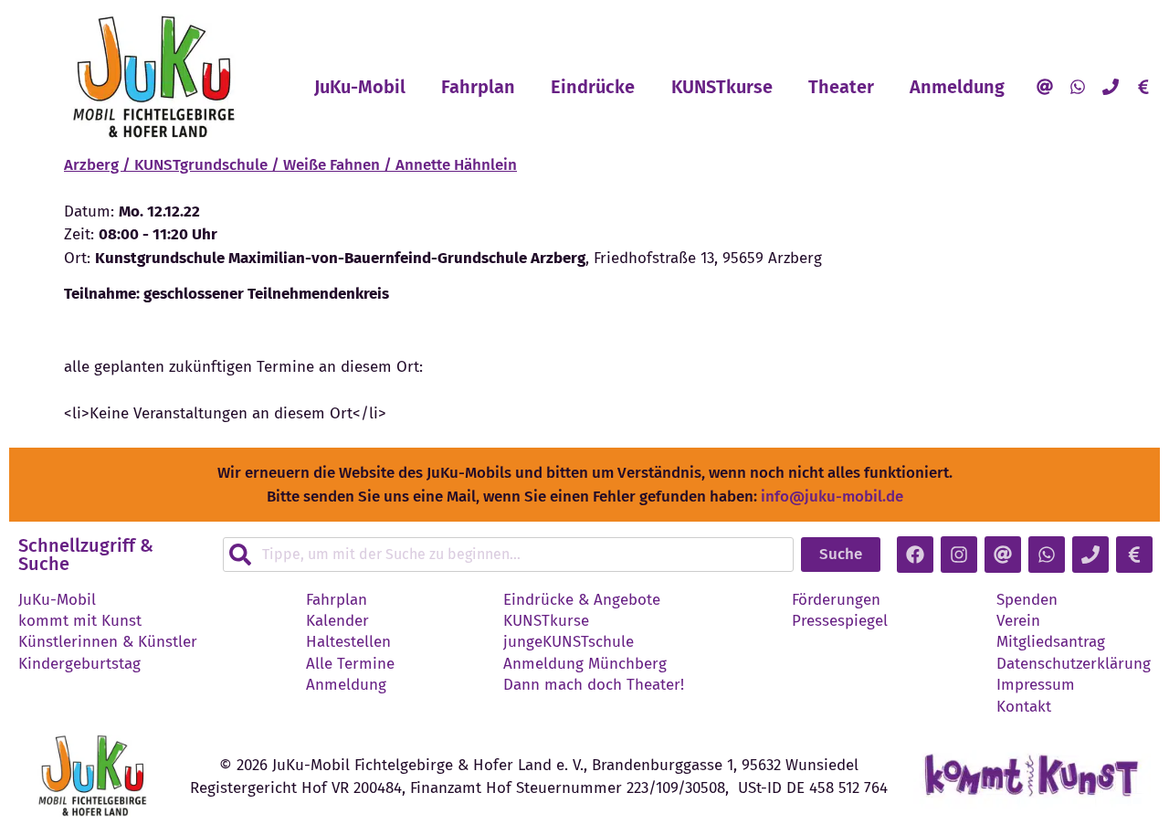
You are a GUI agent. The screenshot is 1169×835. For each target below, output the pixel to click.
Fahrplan (478, 87)
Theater (841, 87)
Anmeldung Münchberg (585, 664)
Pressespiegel (840, 621)
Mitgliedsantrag (1050, 642)
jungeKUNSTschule (568, 642)
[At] (1044, 86)
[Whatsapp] (1077, 86)
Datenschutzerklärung (1073, 664)
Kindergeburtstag (79, 664)
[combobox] (508, 554)
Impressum (1035, 685)
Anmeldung (957, 87)
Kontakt (1023, 707)
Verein (1018, 621)
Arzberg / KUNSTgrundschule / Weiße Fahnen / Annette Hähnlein (290, 164)
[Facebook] (915, 554)
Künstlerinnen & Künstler (107, 642)
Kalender (337, 621)
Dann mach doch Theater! (593, 685)
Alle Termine (350, 664)
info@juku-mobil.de (832, 496)
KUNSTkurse (722, 87)
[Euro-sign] (1143, 86)
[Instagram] (959, 554)
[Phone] (1110, 86)
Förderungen (836, 600)
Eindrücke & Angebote (581, 600)
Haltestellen (348, 642)
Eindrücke (593, 87)
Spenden (1027, 600)
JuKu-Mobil (359, 87)
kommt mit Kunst (80, 621)
